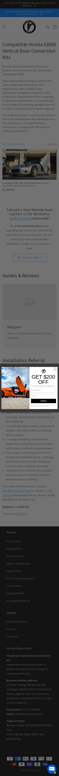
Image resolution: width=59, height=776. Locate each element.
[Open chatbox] (51, 769)
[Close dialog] (55, 369)
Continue (43, 401)
